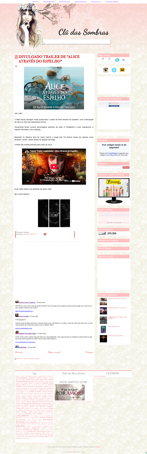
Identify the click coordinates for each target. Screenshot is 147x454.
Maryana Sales (71, 451)
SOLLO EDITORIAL (36, 433)
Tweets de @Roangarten (99, 376)
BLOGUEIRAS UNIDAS (42, 380)
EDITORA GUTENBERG (39, 398)
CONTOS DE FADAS (21, 383)
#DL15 (22, 376)
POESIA (51, 426)
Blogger (97, 447)
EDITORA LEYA (49, 400)
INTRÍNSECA (28, 413)
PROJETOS (65, 2)
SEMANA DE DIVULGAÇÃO (37, 431)
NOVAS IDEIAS (40, 422)
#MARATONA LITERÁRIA (46, 376)
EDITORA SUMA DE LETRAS (44, 405)
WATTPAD (18, 438)
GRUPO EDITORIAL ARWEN (24, 412)
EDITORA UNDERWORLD (22, 406)
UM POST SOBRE (34, 435)
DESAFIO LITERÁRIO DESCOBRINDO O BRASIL (35, 386)
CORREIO (30, 383)
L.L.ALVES (50, 413)
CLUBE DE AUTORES (48, 381)
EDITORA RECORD (26, 403)
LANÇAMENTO (22, 416)
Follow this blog (114, 105)
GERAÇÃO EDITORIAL (24, 410)
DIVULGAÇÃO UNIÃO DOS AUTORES (117, 298)
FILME (26, 234)
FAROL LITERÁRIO (43, 408)
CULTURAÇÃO (37, 383)
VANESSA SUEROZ (43, 436)
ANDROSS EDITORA (42, 378)
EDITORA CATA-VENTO (21, 395)
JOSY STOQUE (37, 413)
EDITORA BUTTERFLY (38, 393)
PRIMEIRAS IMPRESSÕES (23, 428)
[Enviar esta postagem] (15, 66)
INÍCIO (35, 2)
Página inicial (54, 352)
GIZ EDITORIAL (49, 410)
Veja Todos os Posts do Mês (114, 222)
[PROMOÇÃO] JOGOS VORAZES (115, 335)
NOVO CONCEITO (21, 424)
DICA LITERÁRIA (48, 388)
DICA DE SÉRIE (38, 388)
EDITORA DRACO (21, 396)
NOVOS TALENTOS (42, 424)
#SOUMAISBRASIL (22, 378)
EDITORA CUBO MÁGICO (34, 395)
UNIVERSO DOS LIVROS (22, 436)
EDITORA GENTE (27, 398)
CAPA (32, 381)
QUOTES (44, 428)
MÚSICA (40, 420)
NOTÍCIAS (33, 234)
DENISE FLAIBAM (21, 385)
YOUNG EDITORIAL (25, 438)
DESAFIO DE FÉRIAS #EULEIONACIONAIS (37, 385)
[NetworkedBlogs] (114, 103)
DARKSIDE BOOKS (47, 383)
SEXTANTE (27, 433)
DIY (37, 390)
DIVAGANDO (19, 390)
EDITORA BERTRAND (47, 391)
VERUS (51, 436)
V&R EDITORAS (33, 436)
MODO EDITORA (32, 420)
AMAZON (32, 378)
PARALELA (50, 424)
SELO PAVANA (23, 431)
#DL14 (17, 376)
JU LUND (45, 413)
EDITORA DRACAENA (47, 395)
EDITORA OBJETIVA (20, 401)
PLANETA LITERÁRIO (43, 426)
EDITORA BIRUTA (20, 393)
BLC (21, 379)
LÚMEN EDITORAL (34, 417)
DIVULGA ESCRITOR (30, 390)
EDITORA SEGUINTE (30, 405)
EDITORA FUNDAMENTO (34, 396)
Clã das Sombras (83, 32)
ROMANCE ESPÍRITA (45, 429)
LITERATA (41, 416)
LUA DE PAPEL (26, 417)
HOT (23, 413)
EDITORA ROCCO (37, 403)
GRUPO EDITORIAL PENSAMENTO (43, 412)
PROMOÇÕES (112, 2)
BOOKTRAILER (25, 381)
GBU (17, 410)
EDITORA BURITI (29, 393)
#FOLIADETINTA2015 (31, 376)
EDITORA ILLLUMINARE (22, 400)
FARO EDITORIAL (34, 408)
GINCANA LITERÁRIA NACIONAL (38, 410)
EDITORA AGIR (43, 390)
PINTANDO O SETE (31, 426)
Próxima (89, 352)
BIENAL (18, 379)
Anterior (19, 352)
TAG (43, 433)
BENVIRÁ (51, 378)
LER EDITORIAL (34, 416)
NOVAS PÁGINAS (49, 422)
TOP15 (26, 435)
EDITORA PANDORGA (32, 401)
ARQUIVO (96, 2)
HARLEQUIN (18, 413)
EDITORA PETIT (43, 401)
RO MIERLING (34, 430)
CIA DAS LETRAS (38, 381)
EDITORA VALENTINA (46, 406)
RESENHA (26, 430)
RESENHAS (49, 2)
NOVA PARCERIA (31, 422)
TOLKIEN (48, 433)
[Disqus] (54, 272)
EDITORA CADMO (48, 393)
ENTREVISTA (20, 408)
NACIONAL (48, 420)
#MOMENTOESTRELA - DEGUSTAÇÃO (117, 307)
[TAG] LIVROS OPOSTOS (114, 326)
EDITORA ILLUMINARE (37, 400)
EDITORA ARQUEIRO (35, 391)
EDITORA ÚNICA (34, 406)
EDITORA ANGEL (24, 391)
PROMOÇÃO (36, 428)
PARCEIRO (20, 426)
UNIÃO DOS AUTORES (46, 435)
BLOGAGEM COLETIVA (29, 380)
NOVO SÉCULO (31, 424)
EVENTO (27, 408)
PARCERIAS (81, 2)
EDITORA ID (50, 398)
